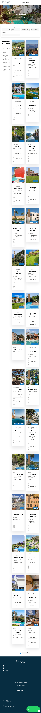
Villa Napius (18, 389)
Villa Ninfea (32, 597)
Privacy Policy (20, 690)
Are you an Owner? (21, 685)
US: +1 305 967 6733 (8, 702)
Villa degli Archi (18, 514)
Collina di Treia (18, 350)
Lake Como (15, 144)
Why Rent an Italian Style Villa (21, 682)
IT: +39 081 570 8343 (8, 701)
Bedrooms (4, 32)
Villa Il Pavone (18, 188)
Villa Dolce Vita (32, 630)
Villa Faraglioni (18, 474)
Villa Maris (32, 556)
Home (15, 17)
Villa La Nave (18, 431)
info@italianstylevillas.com (9, 706)
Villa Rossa (18, 147)
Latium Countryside (31, 184)
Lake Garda (15, 512)
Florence (29, 512)
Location (22, 27)
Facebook (7, 666)
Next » (28, 652)
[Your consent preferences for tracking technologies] (39, 711)
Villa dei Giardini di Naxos (32, 432)
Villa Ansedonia (18, 557)
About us (21, 679)
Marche (14, 347)
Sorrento (29, 472)
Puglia (14, 226)
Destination (4, 27)
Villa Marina (32, 271)
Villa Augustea (32, 389)
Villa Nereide (32, 474)
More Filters (30, 35)
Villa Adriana (32, 351)
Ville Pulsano (18, 596)
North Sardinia (16, 387)
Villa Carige (32, 105)
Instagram (7, 668)
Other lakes (30, 58)
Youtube (7, 670)
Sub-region (13, 27)
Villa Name (33, 27)
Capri (29, 387)
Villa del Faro (18, 314)
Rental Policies (21, 687)
